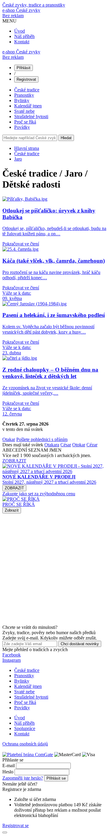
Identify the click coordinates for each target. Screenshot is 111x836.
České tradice (26, 89)
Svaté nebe (24, 111)
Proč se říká (25, 121)
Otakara (51, 444)
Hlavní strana (26, 148)
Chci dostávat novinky (80, 644)
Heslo (7, 771)
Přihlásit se (56, 778)
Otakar (8, 439)
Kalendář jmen (28, 105)
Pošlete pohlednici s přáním (41, 439)
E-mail (8, 765)
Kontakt (21, 41)
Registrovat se (15, 825)
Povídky (22, 127)
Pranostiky (24, 95)
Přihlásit (23, 68)
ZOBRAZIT (14, 460)
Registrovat (26, 79)
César (65, 444)
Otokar (78, 444)
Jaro (18, 158)
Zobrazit (12, 510)
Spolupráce (24, 728)
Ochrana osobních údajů (25, 743)
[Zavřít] (4, 832)
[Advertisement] (55, 569)
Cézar (91, 444)
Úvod (19, 31)
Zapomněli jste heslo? (22, 778)
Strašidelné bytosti (31, 116)
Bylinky (21, 100)
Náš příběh (24, 36)
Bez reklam (13, 15)
